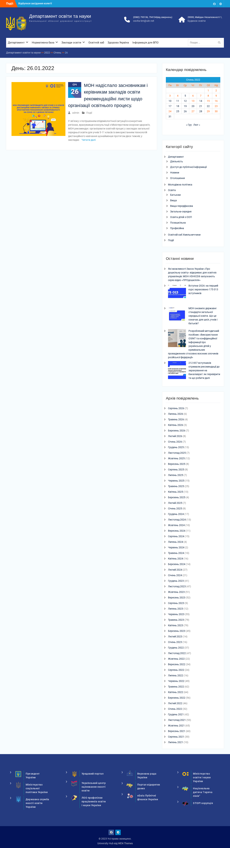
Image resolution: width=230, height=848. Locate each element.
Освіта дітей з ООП (181, 217)
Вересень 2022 (176, 664)
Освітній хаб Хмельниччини (184, 234)
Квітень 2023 (175, 625)
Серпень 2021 (176, 736)
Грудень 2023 (176, 580)
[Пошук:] (206, 42)
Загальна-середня (181, 211)
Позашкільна (178, 222)
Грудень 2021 (176, 714)
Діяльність (176, 161)
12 (185, 100)
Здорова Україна (118, 42)
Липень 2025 (175, 475)
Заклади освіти (71, 42)
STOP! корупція (203, 803)
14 (200, 100)
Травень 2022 (176, 686)
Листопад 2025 (177, 452)
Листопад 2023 (177, 586)
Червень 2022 (176, 681)
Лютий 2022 (175, 703)
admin (75, 112)
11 (177, 100)
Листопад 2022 (177, 653)
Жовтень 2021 (176, 725)
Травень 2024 (176, 553)
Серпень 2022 (176, 669)
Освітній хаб (96, 42)
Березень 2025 (176, 497)
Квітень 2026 (175, 425)
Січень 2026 (175, 441)
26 (185, 111)
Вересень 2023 (176, 597)
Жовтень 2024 (176, 525)
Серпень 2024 (176, 536)
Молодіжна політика (180, 184)
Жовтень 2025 (176, 458)
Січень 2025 (175, 508)
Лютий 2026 (175, 436)
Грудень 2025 (176, 447)
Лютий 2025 (175, 502)
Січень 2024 (175, 575)
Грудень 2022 (176, 647)
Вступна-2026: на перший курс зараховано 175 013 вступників (203, 289)
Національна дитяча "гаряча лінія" (202, 792)
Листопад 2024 (177, 519)
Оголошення (177, 178)
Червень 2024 (176, 547)
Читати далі (89, 139)
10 (170, 100)
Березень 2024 (176, 564)
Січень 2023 (175, 642)
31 (170, 116)
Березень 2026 (176, 430)
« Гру (189, 124)
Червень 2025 (176, 480)
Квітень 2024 (175, 558)
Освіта (172, 190)
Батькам (175, 194)
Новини (174, 172)
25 (177, 111)
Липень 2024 (175, 541)
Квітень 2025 (175, 491)
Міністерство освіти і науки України (202, 777)
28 (200, 111)
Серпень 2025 (176, 469)
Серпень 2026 (176, 408)
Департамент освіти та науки (60, 16)
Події (89, 112)
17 (170, 106)
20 (193, 106)
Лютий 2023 (175, 636)
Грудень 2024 (176, 514)
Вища (173, 200)
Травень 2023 (176, 619)
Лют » (196, 124)
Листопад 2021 (177, 720)
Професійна (177, 228)
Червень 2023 (176, 614)
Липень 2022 (175, 675)
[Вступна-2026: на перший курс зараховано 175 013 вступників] (177, 293)
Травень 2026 (176, 419)
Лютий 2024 (175, 569)
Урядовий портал (93, 773)
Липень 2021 (175, 742)
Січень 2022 (175, 708)
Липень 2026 (175, 413)
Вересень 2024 (176, 530)
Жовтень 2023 (176, 592)
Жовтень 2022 (176, 658)
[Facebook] (214, 3)
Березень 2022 (176, 697)
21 (200, 106)
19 (185, 106)
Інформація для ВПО (145, 42)
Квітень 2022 (175, 692)
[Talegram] (220, 3)
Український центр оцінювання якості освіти (94, 787)
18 (177, 106)
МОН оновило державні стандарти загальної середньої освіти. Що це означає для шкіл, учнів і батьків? (202, 316)
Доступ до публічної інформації (188, 167)
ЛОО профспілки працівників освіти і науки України (94, 801)
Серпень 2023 (176, 603)
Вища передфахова (181, 206)
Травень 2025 (176, 486)
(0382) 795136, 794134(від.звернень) (152, 17)
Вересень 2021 (176, 731)
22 (208, 106)
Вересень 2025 (176, 464)
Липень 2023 (175, 608)
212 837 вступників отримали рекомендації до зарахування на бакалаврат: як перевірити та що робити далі (204, 370)
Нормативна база (43, 42)
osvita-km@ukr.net (143, 20)
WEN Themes (125, 843)
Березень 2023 (176, 630)
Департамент (16, 42)
